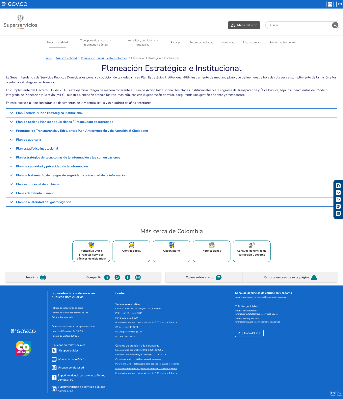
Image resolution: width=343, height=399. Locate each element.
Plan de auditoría (28, 139)
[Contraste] (338, 185)
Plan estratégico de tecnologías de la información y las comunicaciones (68, 157)
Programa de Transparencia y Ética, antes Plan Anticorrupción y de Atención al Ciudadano (82, 131)
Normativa (228, 42)
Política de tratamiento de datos (67, 307)
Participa (176, 42)
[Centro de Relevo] (338, 206)
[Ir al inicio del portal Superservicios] (20, 21)
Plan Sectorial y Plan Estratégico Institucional (49, 113)
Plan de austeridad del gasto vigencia (44, 202)
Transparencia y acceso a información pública (95, 43)
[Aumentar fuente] (338, 199)
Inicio (48, 58)
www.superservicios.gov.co (128, 331)
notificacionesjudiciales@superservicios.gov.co (257, 321)
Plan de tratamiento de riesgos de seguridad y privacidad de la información (71, 175)
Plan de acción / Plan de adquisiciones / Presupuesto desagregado (64, 122)
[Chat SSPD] (338, 213)
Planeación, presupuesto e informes (104, 58)
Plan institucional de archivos (37, 184)
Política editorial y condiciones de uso (70, 312)
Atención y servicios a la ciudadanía (143, 43)
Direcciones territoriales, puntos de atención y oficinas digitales (146, 368)
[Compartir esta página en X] (107, 277)
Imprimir (32, 277)
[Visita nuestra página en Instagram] (138, 277)
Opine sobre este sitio (62, 317)
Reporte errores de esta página (286, 277)
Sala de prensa (252, 42)
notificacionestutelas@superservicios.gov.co (256, 313)
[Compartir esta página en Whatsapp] (117, 277)
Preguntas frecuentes (283, 42)
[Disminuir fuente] (338, 192)
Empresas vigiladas (201, 42)
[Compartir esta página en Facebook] (127, 277)
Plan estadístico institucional (37, 148)
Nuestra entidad (57, 42)
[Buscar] (335, 25)
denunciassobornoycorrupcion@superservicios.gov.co (260, 297)
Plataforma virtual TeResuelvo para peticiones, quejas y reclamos (147, 363)
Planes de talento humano (35, 193)
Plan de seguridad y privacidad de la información (52, 166)
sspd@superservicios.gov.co (147, 359)
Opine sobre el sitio (200, 277)
